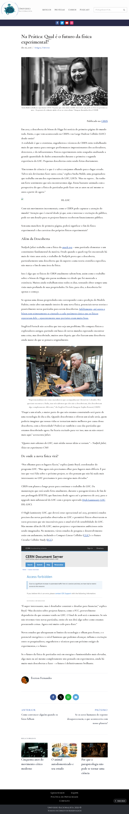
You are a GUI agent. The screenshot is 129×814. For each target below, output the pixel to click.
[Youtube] (67, 23)
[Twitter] (62, 23)
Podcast (84, 9)
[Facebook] (57, 23)
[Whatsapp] (68, 697)
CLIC (86, 535)
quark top (67, 247)
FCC (49, 539)
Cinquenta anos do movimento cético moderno (32, 764)
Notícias (60, 9)
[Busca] (124, 9)
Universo (46, 47)
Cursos (72, 9)
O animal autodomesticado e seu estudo (62, 764)
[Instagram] (71, 23)
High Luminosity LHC (93, 499)
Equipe (74, 793)
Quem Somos (57, 793)
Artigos (46, 9)
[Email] (76, 697)
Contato (64, 801)
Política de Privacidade (64, 797)
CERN (104, 121)
